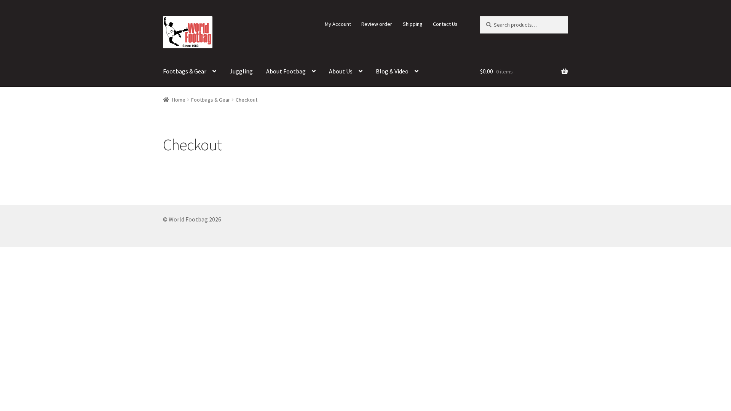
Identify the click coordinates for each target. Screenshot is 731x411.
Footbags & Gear (184, 71)
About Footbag (286, 71)
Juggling (241, 71)
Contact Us (445, 24)
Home (178, 99)
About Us (341, 71)
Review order (376, 24)
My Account (338, 24)
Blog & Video (392, 71)
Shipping (413, 24)
